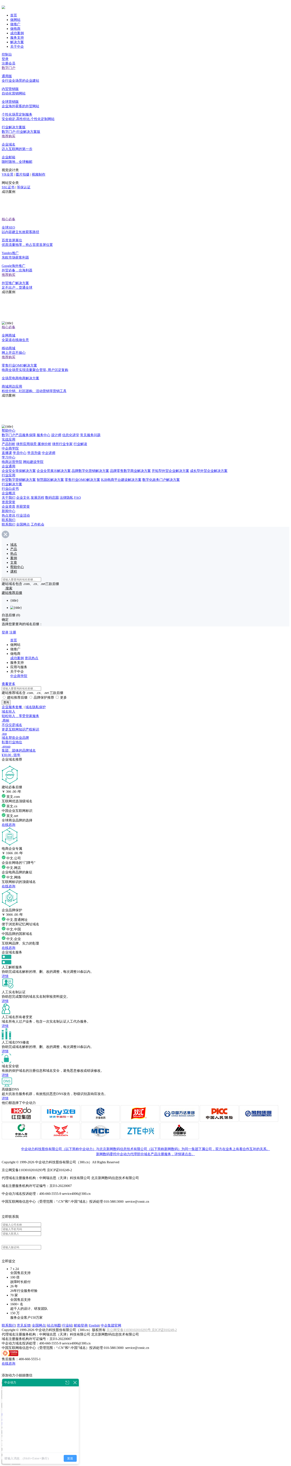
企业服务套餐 (12, 707)
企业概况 (8, 493)
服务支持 (17, 37)
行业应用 (8, 475)
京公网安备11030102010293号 (129, 1330)
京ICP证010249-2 (164, 1330)
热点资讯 (8, 515)
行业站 (67, 1325)
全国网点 (23, 524)
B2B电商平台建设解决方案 (121, 480)
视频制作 (38, 174)
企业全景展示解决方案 (54, 471)
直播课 (7, 453)
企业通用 (8, 466)
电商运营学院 (12, 462)
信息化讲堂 (70, 435)
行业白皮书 (10, 488)
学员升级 (34, 453)
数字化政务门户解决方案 (161, 480)
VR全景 (7, 174)
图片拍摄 (22, 174)
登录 (5, 59)
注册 (12, 632)
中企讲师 (48, 453)
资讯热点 (31, 658)
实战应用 (8, 439)
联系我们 (8, 520)
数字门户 (8, 68)
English (94, 1325)
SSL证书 (8, 187)
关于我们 (8, 497)
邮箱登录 (81, 1325)
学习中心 (8, 457)
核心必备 (8, 219)
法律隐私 (66, 497)
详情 (5, 976)
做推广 (15, 24)
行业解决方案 (12, 484)
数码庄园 (52, 497)
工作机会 (37, 524)
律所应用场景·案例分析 (33, 444)
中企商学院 (10, 448)
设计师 (56, 435)
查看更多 (8, 684)
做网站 (15, 19)
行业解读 (80, 444)
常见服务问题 (90, 435)
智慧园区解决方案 (50, 480)
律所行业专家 (62, 444)
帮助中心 (8, 430)
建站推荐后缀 (17, 697)
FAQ (77, 497)
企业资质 (8, 506)
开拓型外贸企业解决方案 (170, 471)
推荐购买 (8, 136)
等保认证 (23, 187)
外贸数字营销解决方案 (19, 480)
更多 (63, 697)
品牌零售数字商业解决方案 (130, 471)
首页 (13, 15)
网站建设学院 (33, 462)
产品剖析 (8, 444)
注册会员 (8, 63)
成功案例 (17, 33)
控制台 (7, 54)
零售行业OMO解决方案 (82, 480)
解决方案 (17, 42)
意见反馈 (23, 1325)
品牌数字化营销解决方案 (90, 471)
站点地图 (54, 1325)
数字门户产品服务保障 (19, 435)
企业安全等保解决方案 (19, 471)
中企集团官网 (111, 1325)
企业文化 (23, 497)
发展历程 (37, 497)
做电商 (15, 28)
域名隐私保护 (35, 707)
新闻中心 (8, 511)
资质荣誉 (8, 502)
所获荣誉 (23, 506)
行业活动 (23, 515)
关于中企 (17, 46)
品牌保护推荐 (44, 697)
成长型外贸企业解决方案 (209, 471)
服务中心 (43, 435)
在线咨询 (8, 825)
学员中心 (19, 453)
